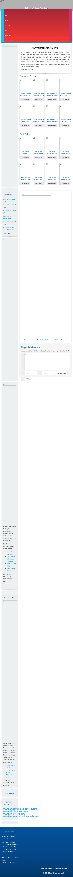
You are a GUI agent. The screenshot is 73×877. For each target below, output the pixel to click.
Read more (25, 99)
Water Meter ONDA (9, 222)
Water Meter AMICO (9, 205)
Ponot (5, 233)
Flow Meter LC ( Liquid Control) (11, 559)
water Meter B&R (9, 199)
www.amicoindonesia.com (15, 811)
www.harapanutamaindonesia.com (20, 808)
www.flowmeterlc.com (14, 813)
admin (25, 340)
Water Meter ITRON (9, 210)
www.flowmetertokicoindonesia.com (21, 816)
